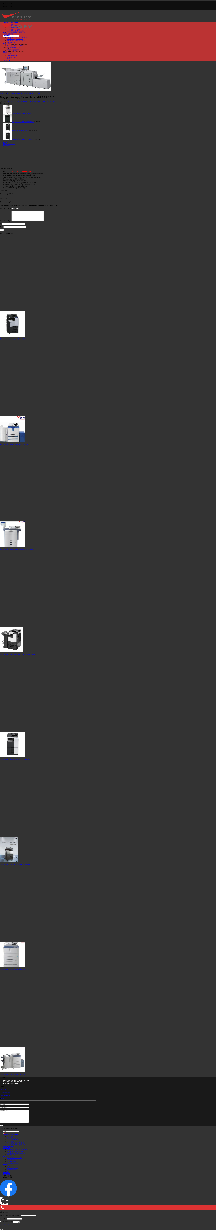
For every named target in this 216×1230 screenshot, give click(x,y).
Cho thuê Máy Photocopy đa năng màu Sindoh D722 (16, 759)
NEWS (5, 52)
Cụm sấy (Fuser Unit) (13, 49)
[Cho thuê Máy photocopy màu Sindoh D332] (12, 336)
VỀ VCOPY (6, 60)
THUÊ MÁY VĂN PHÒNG (10, 22)
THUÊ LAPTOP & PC (13, 27)
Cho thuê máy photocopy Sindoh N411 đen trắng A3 (15, 864)
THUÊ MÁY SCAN (12, 26)
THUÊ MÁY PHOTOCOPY (14, 29)
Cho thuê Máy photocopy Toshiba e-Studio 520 (14, 444)
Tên (1, 224)
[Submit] (4, 1133)
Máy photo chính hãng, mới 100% (17, 37)
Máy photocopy (5, 1095)
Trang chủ (3, 93)
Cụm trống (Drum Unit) (14, 47)
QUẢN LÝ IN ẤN (8, 34)
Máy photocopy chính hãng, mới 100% (28, 93)
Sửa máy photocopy (12, 50)
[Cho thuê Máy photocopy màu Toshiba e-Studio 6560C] (12, 546)
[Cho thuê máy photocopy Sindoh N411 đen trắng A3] (9, 861)
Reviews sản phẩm (12, 55)
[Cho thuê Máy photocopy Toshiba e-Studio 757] (12, 966)
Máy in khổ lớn (11, 42)
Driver (8, 59)
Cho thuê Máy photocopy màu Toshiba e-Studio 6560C (16, 549)
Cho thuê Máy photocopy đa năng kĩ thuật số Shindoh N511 (18, 654)
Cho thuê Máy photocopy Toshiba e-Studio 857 (14, 1074)
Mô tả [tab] (5, 142)
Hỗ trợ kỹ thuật (11, 57)
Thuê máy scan (5, 1092)
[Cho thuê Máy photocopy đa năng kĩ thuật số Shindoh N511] (11, 651)
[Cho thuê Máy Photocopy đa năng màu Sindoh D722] (12, 756)
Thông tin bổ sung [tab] (9, 144)
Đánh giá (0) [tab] (7, 145)
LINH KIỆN (6, 44)
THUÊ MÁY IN (11, 24)
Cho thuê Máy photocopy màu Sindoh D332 (13, 339)
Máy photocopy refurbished (15, 39)
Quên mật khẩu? (5, 1225)
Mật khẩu (3, 1218)
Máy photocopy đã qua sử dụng (16, 40)
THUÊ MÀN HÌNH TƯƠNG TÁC (16, 32)
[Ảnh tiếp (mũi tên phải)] (2, 1229)
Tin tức (9, 54)
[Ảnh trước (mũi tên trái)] (0, 1229)
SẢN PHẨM (6, 35)
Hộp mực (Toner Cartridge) (15, 45)
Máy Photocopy (11, 93)
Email (1, 227)
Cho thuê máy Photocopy (14, 101)
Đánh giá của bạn (5, 208)
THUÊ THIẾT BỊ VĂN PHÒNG (15, 31)
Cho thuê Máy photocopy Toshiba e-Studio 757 (14, 969)
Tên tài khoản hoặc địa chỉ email (10, 1215)
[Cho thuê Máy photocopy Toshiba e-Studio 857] (12, 1071)
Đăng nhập (16, 1222)
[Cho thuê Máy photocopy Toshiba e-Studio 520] (12, 441)
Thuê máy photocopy (7, 1089)
